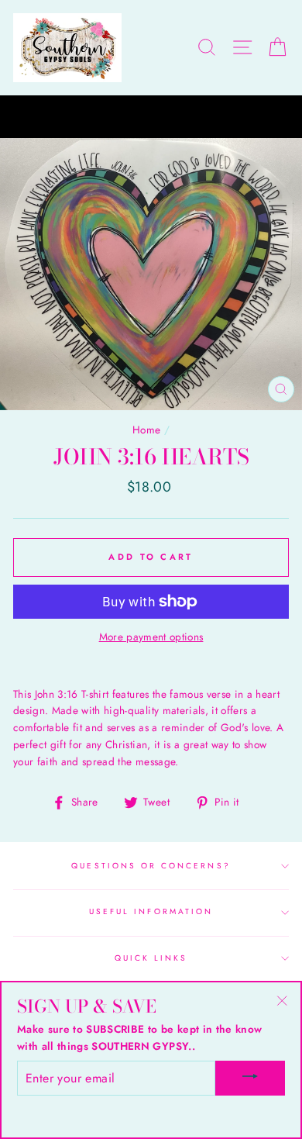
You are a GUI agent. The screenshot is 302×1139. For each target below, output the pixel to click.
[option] (151, 117)
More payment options (151, 636)
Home (146, 429)
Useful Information (151, 911)
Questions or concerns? (150, 866)
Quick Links (151, 958)
